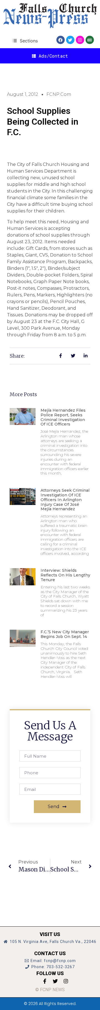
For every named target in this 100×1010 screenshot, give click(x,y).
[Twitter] (70, 40)
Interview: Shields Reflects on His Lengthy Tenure (65, 575)
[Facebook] (60, 40)
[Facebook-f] (44, 981)
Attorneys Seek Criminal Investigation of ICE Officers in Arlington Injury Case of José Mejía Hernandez (65, 499)
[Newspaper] (90, 40)
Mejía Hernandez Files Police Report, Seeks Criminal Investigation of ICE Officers (63, 417)
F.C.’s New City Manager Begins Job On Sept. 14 (65, 634)
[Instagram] (80, 40)
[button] (25, 40)
